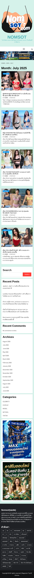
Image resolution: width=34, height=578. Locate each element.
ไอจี (10, 566)
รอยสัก (22, 552)
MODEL (5, 409)
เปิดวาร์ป (15, 562)
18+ (3, 530)
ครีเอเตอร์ (24, 534)
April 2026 (6, 356)
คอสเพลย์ (4, 541)
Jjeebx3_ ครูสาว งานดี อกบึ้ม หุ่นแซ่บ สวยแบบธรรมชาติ (16, 287)
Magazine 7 (25, 573)
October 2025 (7, 377)
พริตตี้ (10, 552)
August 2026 (6, 341)
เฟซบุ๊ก (4, 566)
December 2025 (7, 370)
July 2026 (6, 345)
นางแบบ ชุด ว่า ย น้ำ (7, 548)
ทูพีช (17, 545)
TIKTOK (5, 112)
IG (11, 530)
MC (23, 530)
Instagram (17, 530)
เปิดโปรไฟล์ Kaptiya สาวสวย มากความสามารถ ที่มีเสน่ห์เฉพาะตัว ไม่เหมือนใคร (15, 311)
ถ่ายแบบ (11, 545)
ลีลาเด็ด (29, 552)
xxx (10, 534)
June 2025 (6, 391)
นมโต (22, 545)
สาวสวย (24, 555)
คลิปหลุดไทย (13, 538)
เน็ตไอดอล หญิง (6, 562)
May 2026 (5, 352)
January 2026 (7, 366)
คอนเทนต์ (21, 538)
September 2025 (8, 380)
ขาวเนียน (16, 534)
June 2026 (6, 348)
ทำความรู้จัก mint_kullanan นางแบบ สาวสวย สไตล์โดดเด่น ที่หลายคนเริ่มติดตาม (16, 303)
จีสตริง (16, 541)
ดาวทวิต (4, 545)
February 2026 (7, 363)
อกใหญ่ (4, 559)
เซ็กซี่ (16, 559)
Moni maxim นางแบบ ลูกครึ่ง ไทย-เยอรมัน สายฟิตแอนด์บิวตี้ (16, 318)
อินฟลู (10, 559)
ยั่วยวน (16, 552)
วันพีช (4, 555)
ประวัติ (28, 548)
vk (3, 534)
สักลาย (17, 555)
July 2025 (6, 387)
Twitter (29, 530)
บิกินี (22, 548)
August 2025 (6, 384)
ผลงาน (4, 552)
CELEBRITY (7, 230)
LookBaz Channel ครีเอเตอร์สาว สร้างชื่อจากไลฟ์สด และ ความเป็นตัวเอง (17, 295)
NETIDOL (6, 73)
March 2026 (6, 359)
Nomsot (17, 37)
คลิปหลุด (4, 538)
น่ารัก (17, 548)
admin (6, 97)
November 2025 (7, 373)
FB (7, 530)
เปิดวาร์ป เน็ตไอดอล (26, 562)
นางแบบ (29, 545)
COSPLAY (5, 405)
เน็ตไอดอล (23, 559)
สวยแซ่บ (10, 555)
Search (7, 270)
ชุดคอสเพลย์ (24, 541)
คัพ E (11, 541)
